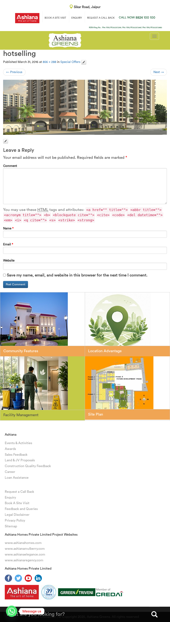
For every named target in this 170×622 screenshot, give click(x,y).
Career (10, 472)
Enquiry (10, 497)
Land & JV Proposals (20, 460)
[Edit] (83, 62)
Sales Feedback (16, 454)
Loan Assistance (17, 477)
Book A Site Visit (17, 503)
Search (154, 614)
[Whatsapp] (11, 611)
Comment (10, 166)
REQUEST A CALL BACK (101, 18)
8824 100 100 (137, 17)
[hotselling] (85, 107)
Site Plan (95, 414)
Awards (10, 449)
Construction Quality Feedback (28, 466)
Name (8, 228)
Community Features (20, 351)
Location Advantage (105, 351)
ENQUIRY (76, 18)
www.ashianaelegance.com (25, 554)
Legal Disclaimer (17, 514)
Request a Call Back (19, 491)
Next (158, 72)
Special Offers (70, 62)
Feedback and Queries (21, 509)
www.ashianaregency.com (24, 560)
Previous (14, 72)
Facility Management (20, 415)
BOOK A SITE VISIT (55, 18)
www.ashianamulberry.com (25, 548)
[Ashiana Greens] (65, 39)
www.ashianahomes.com (23, 543)
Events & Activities (18, 443)
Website (9, 260)
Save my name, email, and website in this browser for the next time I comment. (77, 275)
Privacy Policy (15, 520)
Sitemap (11, 526)
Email (8, 244)
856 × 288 (49, 62)
